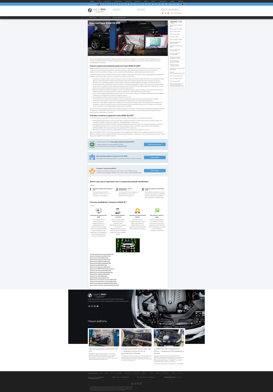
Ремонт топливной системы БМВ (175, 54)
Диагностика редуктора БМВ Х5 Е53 (100, 263)
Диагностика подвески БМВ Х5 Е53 (100, 259)
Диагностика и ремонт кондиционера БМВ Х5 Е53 (104, 285)
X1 (119, 4)
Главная (92, 1)
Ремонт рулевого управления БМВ (174, 61)
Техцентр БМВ (179, 377)
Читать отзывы (155, 170)
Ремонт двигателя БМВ (176, 29)
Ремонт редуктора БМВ (176, 76)
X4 (128, 4)
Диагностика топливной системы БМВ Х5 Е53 (103, 279)
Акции (145, 1)
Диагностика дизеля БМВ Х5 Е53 (99, 278)
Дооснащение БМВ (175, 81)
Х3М (166, 4)
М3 (149, 4)
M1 (143, 4)
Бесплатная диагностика (154, 144)
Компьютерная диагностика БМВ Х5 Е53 (101, 254)
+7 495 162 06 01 (117, 9)
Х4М (170, 4)
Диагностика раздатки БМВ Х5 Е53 (100, 261)
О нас (99, 1)
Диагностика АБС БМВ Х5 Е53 (98, 276)
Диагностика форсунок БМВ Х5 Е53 (100, 267)
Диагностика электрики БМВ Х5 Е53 (100, 270)
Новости (153, 1)
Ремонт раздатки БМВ (176, 78)
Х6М (178, 4)
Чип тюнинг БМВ (174, 36)
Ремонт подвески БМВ (176, 39)
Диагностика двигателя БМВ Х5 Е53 (100, 256)
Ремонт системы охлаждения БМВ (174, 65)
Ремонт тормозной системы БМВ (175, 50)
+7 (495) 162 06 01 (104, 194)
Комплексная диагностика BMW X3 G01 (103, 350)
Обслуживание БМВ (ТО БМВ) (176, 26)
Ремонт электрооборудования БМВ (177, 73)
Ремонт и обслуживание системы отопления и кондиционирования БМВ (177, 85)
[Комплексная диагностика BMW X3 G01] (104, 337)
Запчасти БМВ (118, 1)
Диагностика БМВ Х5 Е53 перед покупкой (102, 268)
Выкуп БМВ (128, 1)
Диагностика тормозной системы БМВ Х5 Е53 (103, 281)
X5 (131, 4)
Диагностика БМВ (174, 34)
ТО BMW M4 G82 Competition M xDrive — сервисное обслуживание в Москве (169, 351)
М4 (152, 4)
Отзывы (172, 1)
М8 (162, 4)
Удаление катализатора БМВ (176, 46)
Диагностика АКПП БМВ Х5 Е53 (99, 258)
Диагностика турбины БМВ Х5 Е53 (100, 274)
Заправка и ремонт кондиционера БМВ (175, 57)
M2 (146, 4)
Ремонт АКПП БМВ (175, 31)
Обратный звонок (176, 13)
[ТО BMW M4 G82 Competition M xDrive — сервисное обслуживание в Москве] (169, 337)
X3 (125, 4)
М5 (156, 4)
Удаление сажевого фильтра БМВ (175, 42)
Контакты (180, 1)
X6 (134, 4)
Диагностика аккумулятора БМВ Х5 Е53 (101, 272)
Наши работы (163, 1)
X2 (122, 4)
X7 (137, 4)
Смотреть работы (154, 157)
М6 (159, 4)
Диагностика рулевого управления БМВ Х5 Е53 (103, 283)
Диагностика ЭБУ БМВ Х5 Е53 (98, 265)
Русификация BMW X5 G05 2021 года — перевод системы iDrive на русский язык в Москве (136, 351)
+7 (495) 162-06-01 (151, 377)
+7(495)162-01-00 (125, 377)
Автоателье (108, 1)
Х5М (174, 4)
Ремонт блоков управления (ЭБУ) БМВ (177, 69)
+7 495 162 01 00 (141, 9)
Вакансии (137, 1)
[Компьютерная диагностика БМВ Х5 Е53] (128, 245)
